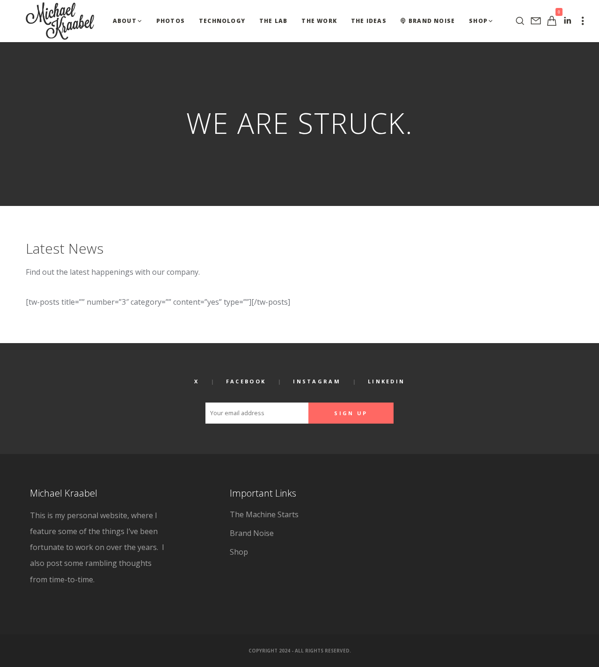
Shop (239, 552)
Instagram (317, 381)
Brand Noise (252, 533)
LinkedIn (386, 381)
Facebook (246, 381)
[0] (551, 21)
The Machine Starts (264, 514)
